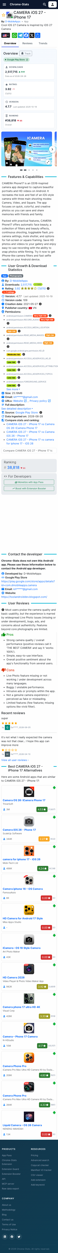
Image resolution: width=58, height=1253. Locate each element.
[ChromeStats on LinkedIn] (5, 1237)
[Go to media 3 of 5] (29, 170)
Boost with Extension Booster (30, 488)
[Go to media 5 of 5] (37, 170)
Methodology (8, 1209)
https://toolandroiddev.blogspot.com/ (24, 596)
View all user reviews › (15, 760)
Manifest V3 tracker (41, 1170)
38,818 (16, 467)
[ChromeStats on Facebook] (12, 1237)
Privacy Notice (9, 1229)
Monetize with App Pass (30, 482)
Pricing (34, 1155)
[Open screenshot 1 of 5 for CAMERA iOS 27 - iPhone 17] (26, 149)
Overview (10, 43)
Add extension (38, 1180)
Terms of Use (9, 1224)
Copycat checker (40, 1165)
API (3, 1179)
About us (6, 1205)
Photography (16, 276)
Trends (43, 43)
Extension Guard (10, 1169)
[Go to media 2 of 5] (25, 170)
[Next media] (52, 149)
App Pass (7, 1155)
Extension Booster (11, 1174)
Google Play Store (16, 59)
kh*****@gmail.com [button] (26, 397)
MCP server (8, 1183)
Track (27, 53)
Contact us (7, 1219)
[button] (4, 4)
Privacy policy (39, 400)
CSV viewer (37, 1175)
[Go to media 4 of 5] (33, 170)
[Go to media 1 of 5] (21, 170)
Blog (4, 1214)
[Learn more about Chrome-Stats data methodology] (40, 412)
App (26, 21)
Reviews (27, 43)
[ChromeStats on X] (19, 1237)
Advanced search (40, 1160)
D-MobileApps (12, 21)
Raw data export (10, 1188)
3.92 (30, 288)
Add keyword (37, 1184)
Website (18, 400)
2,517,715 (27, 284)
